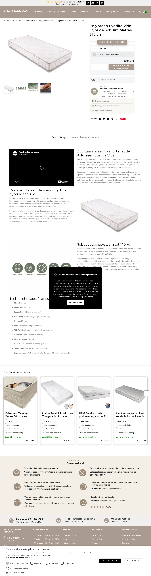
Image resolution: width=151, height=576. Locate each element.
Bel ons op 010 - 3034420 (29, 519)
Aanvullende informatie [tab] (85, 137)
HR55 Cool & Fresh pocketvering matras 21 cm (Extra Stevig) (93, 414)
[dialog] (75, 561)
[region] (112, 60)
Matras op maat (69, 543)
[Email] (116, 119)
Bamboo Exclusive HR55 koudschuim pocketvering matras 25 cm (131, 414)
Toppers (97, 12)
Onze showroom (69, 535)
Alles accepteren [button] (110, 561)
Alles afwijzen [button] (133, 561)
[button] (146, 393)
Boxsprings (38, 12)
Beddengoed (128, 12)
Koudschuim (29, 21)
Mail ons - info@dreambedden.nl (79, 519)
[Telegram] (112, 119)
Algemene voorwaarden (131, 535)
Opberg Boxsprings (56, 12)
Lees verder (46, 555)
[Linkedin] (108, 119)
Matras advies (68, 539)
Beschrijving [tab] (59, 137)
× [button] (148, 548)
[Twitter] (104, 119)
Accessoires (83, 23)
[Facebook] (100, 119)
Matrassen (85, 12)
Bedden (72, 12)
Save (123, 119)
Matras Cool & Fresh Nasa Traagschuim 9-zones (57, 414)
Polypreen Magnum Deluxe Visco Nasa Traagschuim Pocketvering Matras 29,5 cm (20, 414)
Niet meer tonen (75, 302)
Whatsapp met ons (120, 519)
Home (6, 21)
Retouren (125, 543)
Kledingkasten (111, 12)
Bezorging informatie (130, 539)
